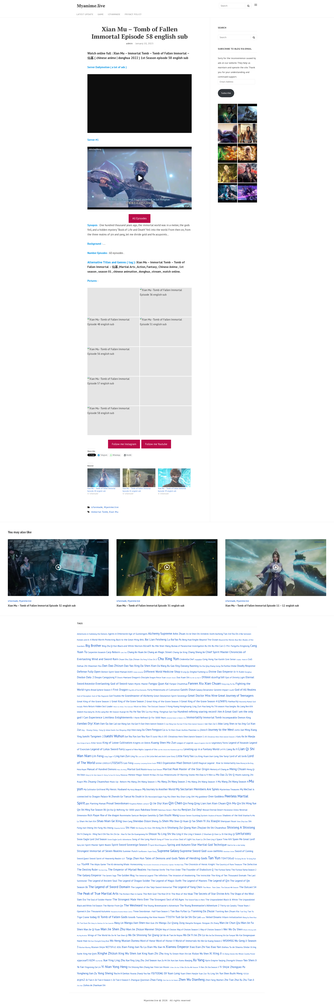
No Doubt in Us (140, 796)
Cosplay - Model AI (241, 659)
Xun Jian (174, 960)
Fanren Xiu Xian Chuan (204, 683)
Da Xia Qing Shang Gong (209, 666)
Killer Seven (96, 743)
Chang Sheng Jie (196, 652)
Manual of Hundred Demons (102, 769)
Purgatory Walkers (136, 804)
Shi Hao (130, 827)
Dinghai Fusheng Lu (199, 671)
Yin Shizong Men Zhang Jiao (140, 967)
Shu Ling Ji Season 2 (193, 834)
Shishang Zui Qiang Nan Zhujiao (186, 827)
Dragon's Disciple (140, 677)
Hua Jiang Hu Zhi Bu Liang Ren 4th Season (101, 712)
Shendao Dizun (142, 821)
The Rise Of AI (164, 893)
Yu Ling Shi (213, 973)
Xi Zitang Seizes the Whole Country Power (238, 954)
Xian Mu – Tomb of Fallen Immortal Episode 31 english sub (150, 605)
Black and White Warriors (130, 645)
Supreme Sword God (193, 851)
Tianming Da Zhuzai (203, 911)
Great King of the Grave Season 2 (129, 701)
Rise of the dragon (109, 815)
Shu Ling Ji (177, 834)
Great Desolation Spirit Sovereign (170, 695)
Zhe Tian (229, 979)
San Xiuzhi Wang (169, 815)
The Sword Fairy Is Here (195, 899)
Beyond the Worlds (226, 640)
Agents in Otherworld (118, 633)
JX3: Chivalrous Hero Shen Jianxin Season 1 (184, 736)
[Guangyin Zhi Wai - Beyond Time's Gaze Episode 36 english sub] (247, 113)
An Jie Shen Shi (193, 633)
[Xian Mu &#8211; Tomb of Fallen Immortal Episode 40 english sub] (103, 477)
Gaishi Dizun (188, 689)
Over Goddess (216, 796)
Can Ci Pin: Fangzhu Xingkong (234, 645)
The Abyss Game (98, 864)
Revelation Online (231, 810)
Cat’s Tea (124, 652)
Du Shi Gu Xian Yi (195, 678)
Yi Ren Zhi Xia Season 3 (209, 967)
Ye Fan (80, 967)
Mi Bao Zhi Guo (156, 775)
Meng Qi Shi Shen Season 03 (94, 775)
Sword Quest (83, 858)
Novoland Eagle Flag (157, 796)
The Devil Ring (103, 870)
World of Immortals (186, 940)
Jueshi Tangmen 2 (93, 736)
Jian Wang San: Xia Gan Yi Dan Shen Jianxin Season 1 (141, 723)
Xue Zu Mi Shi (163, 960)
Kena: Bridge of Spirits (83, 743)
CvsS (250, 659)
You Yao (147, 973)
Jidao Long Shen (226, 723)
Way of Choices (169, 929)
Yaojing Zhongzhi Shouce (231, 960)
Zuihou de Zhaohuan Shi (94, 985)
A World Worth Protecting (102, 639)
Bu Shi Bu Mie (212, 645)
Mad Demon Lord (187, 763)
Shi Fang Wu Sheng (103, 827)
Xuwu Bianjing (185, 960)
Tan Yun (214, 858)
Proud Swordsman (117, 803)
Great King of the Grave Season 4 (199, 701)
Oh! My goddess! (199, 796)
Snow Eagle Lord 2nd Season (92, 839)
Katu (238, 736)
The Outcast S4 (247, 887)
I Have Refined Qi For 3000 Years (149, 717)
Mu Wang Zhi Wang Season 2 (172, 781)
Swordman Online (228, 851)
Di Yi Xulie (239, 671)
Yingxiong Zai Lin (93, 967)
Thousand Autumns (100, 911)
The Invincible (203, 875)
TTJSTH (170, 917)
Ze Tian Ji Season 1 (103, 979)
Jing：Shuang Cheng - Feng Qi (93, 730)
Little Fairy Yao (185, 756)
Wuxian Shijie (98, 947)
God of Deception (84, 696)
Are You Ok (233, 633)
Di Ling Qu (185, 672)
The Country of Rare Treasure (229, 864)
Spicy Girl (81, 845)
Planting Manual (98, 803)
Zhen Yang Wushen (214, 979)
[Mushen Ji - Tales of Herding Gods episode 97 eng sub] (247, 133)
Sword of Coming (244, 851)
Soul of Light (185, 839)
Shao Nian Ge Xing (109, 821)
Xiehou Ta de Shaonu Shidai (236, 947)
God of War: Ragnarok (100, 696)
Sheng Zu (157, 821)
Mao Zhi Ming (122, 770)
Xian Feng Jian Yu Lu (134, 947)
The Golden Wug (126, 875)
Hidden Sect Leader (104, 706)
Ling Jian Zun (122, 756)
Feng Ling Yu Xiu (228, 684)
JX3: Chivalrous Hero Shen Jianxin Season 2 (220, 737)
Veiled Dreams (213, 917)
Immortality (194, 717)
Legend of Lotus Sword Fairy (107, 749)
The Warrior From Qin (113, 905)
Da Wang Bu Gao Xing (168, 665)
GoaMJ (231, 690)
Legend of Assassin (239, 742)
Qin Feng (188, 803)
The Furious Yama (222, 869)
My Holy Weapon (134, 789)
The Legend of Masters (194, 880)
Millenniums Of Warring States (179, 774)
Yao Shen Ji (250, 960)
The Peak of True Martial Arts (97, 893)
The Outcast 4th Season (229, 887)
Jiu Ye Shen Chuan (173, 730)
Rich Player (94, 815)
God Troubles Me (116, 695)
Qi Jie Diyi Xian (159, 803)
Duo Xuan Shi (183, 677)
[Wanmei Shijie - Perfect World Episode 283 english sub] (247, 153)
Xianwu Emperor (177, 947)
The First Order (173, 869)
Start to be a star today (236, 845)
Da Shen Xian (148, 666)
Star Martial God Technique (209, 845)
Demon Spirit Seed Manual (114, 671)
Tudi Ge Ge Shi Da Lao (188, 917)
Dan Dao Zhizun (112, 666)
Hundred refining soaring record (196, 711)
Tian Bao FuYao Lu (180, 911)
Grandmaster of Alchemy (139, 695)
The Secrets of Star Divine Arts (211, 893)
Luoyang (137, 763)
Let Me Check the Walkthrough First (170, 750)
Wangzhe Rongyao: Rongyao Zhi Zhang (202, 923)
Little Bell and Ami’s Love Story (162, 756)
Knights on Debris (141, 742)
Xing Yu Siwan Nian (174, 953)
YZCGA (246, 973)
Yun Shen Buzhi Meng (231, 973)
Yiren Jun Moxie (161, 967)
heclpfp (79, 707)
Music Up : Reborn (118, 781)
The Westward (133, 905)
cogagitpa (198, 659)
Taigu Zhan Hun (135, 858)
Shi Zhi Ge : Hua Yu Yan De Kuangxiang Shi (129, 834)
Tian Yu (250, 911)
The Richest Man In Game (130, 894)
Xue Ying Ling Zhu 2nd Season (141, 960)
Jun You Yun (131, 736)
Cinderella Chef (187, 659)
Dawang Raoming (189, 665)
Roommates (125, 815)
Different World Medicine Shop (162, 671)
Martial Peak (170, 769)
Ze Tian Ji (90, 979)
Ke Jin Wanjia (248, 736)
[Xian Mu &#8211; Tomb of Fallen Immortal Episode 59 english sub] (174, 477)
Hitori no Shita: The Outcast (123, 707)
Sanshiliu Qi (153, 815)
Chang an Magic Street (159, 652)
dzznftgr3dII (218, 677)
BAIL (142, 639)
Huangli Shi (124, 712)
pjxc (87, 803)
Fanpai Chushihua (178, 683)
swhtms (218, 851)
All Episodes (139, 218)
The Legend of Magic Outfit (166, 880)
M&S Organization (166, 763)
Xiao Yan (216, 947)
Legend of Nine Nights (134, 749)
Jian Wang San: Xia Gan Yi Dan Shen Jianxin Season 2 (185, 724)
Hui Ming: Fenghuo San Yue (163, 711)
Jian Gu (104, 723)
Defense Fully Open (88, 671)
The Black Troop (178, 865)
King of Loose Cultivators (117, 742)
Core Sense (230, 659)
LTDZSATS (117, 763)
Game (101, 14)
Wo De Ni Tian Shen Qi (117, 935)
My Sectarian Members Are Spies (197, 789)
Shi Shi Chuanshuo (216, 827)
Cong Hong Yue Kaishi (214, 659)
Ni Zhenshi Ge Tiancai (119, 796)
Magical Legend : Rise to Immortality (216, 763)
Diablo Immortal (138, 672)
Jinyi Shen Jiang (134, 729)
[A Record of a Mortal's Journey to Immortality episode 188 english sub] (227, 113)
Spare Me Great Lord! (244, 839)
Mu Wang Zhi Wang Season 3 (202, 781)
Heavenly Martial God (247, 701)
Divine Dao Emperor (221, 671)
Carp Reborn (113, 652)
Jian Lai (113, 723)
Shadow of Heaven (215, 816)
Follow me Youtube (156, 444)
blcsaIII (147, 645)
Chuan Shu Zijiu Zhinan (129, 659)
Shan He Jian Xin (88, 821)
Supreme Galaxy (168, 851)
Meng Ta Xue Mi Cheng (112, 775)
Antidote (204, 633)
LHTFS (223, 749)
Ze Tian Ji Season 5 (121, 979)
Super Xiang (152, 851)
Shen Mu (168, 821)
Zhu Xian (80, 985)
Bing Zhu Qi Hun (109, 646)
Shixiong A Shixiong (241, 827)
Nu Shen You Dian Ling (178, 796)
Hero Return (89, 706)
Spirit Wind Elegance (158, 845)
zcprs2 (81, 979)
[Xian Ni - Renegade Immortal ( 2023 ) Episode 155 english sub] (247, 192)
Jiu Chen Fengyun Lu (153, 729)
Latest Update (84, 14)
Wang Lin (119, 922)
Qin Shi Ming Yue (246, 803)
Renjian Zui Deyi (191, 809)
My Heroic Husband (116, 789)
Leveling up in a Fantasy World (201, 749)
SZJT (123, 859)
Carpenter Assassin (97, 652)
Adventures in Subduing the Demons (92, 634)
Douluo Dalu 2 (85, 677)
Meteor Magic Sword (138, 774)
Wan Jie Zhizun (135, 929)
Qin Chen (175, 803)
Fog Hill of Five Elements (138, 690)
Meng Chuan (237, 769)
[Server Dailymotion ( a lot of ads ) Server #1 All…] (227, 153)
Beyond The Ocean (208, 639)
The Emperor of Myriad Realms (127, 869)
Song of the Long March (144, 839)
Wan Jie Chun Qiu (229, 923)
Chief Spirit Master (217, 652)
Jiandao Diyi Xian (88, 723)
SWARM (210, 851)
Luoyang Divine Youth (148, 763)
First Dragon (120, 689)
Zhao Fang (156, 979)
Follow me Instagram (124, 444)
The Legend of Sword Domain (109, 887)
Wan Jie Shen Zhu (113, 929)
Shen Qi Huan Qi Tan (185, 821)
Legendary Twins (219, 742)
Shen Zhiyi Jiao (242, 821)
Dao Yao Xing (132, 666)
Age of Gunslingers (137, 633)
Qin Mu (231, 803)
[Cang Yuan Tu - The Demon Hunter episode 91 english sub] (227, 192)
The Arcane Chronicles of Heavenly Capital (158, 865)
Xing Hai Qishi (90, 953)
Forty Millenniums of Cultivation (163, 689)
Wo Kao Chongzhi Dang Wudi (98, 941)
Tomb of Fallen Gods (113, 917)
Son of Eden (174, 839)
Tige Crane (83, 917)
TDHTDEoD (227, 858)
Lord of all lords (238, 756)
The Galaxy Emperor (89, 875)
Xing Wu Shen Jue (129, 953)
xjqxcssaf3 (82, 960)
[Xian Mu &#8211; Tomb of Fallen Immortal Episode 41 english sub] (139, 477)
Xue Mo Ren (99, 961)
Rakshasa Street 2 (165, 810)
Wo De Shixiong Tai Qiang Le (145, 935)
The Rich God (150, 893)
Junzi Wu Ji (158, 736)
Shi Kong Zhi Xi (159, 827)
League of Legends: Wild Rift (202, 743)
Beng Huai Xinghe (190, 639)
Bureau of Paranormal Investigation (187, 646)
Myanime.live (91, 6)
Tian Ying (243, 911)
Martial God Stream (154, 769)
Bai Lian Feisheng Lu (157, 639)
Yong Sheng (105, 973)
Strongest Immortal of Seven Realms (99, 851)
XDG (119, 947)
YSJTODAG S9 (159, 973)
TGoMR (85, 864)
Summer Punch (130, 851)
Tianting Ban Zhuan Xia (227, 911)
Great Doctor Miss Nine (202, 695)
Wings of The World (97, 935)
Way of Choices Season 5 (211, 929)
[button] (113, 302)
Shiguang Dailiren (119, 828)
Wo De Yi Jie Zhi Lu (194, 935)
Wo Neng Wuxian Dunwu (124, 940)
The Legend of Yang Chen (187, 887)
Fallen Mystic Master (138, 683)
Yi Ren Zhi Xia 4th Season (189, 967)
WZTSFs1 (111, 947)
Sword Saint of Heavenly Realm (105, 858)
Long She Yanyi (221, 756)
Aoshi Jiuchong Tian (218, 633)
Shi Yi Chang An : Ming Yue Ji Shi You (93, 834)
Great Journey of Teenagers (236, 695)
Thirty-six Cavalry (228, 905)
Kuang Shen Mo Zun (163, 742)
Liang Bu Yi (232, 749)
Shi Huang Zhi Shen (144, 828)
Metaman (124, 775)
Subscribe (226, 93)
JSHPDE (237, 730)
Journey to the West (221, 729)
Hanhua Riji (233, 701)
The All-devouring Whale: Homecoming (124, 864)
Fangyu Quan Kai (159, 683)
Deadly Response (246, 665)
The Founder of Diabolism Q (197, 869)
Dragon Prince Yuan (158, 677)
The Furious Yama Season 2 (243, 869)
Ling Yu (134, 756)
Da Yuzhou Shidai (228, 666)
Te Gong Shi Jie (240, 859)
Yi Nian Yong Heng (114, 967)
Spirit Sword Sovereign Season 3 (130, 845)
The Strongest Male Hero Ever (130, 899)
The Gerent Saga (109, 875)
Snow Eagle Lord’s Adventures (120, 839)
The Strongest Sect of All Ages (167, 899)
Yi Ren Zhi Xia (174, 967)
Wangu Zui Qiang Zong (172, 923)
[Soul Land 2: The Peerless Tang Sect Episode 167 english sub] (227, 133)
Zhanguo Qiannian (140, 979)
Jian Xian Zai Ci (211, 724)
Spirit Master (91, 844)
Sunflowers (142, 851)
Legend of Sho (150, 749)
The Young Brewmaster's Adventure (161, 905)
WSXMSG (228, 940)
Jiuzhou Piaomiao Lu (190, 730)
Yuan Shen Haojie (189, 973)
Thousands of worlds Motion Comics (121, 912)
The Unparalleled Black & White (221, 899)
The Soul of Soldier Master (99, 899)
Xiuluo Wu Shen (200, 953)
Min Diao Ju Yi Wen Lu (205, 774)
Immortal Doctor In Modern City (176, 718)
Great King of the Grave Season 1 (94, 701)
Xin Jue (188, 953)
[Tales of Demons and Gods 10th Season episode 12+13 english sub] (227, 173)
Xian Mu (113, 511)
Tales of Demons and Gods (161, 858)
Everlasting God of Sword (111, 683)
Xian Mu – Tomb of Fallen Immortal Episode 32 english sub (42, 605)
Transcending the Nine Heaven (150, 917)
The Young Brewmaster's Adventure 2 (199, 905)
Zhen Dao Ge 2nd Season (170, 980)
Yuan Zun (203, 973)
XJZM (92, 960)
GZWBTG (222, 701)
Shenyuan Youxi (228, 821)
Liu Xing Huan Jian (203, 756)
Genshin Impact (221, 689)
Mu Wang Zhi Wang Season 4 (233, 781)
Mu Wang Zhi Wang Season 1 (142, 781)
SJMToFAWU (243, 834)
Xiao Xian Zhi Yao (200, 947)
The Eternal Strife (156, 869)
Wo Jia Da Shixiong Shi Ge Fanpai (220, 935)
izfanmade (114, 14)
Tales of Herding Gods (192, 858)
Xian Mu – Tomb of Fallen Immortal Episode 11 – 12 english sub (262, 605)
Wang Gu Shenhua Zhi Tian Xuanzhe (102, 923)
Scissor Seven (185, 815)
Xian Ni (161, 947)
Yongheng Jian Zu (87, 973)
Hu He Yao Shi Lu (138, 711)
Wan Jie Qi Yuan (92, 929)
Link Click (141, 756)
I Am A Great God (227, 711)
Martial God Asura (137, 769)
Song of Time (163, 839)
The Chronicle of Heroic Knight (199, 864)
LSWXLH (106, 763)
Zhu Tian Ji (248, 979)
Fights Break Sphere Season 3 (98, 689)
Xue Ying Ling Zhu (114, 960)
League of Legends (185, 743)
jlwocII (204, 729)
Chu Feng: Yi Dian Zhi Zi (148, 659)
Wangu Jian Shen (134, 923)
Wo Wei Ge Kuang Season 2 (209, 940)
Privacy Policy (133, 14)
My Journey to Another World (158, 789)
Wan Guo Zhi (152, 922)
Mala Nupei (81, 769)
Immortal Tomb (99, 511)
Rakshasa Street (149, 809)
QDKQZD (146, 804)
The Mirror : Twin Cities (211, 887)
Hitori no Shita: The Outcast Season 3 (150, 706)
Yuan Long (174, 973)
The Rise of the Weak (182, 893)
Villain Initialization (232, 917)
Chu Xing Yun (168, 658)
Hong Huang (173, 706)
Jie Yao (238, 723)
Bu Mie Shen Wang (161, 645)
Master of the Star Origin (194, 769)
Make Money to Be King (244, 763)
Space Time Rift (224, 839)
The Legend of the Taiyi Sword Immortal (151, 887)
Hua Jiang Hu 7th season (213, 706)
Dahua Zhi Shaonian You (89, 665)
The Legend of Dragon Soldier (134, 880)
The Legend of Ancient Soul (102, 880)
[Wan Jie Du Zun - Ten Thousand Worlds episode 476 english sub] (247, 173)
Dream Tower (171, 678)
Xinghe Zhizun (107, 953)
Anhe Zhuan (179, 633)
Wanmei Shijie (153, 929)
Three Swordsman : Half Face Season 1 (151, 911)
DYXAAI (206, 677)
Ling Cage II (109, 756)
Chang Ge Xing (180, 652)
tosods (131, 917)
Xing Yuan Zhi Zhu (153, 953)
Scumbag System (200, 815)
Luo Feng (128, 763)
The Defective (250, 864)
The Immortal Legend (144, 875)
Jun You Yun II (144, 736)
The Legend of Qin (218, 880)
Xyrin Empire (211, 960)
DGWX (130, 672)
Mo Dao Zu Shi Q (225, 774)
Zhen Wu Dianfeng (192, 979)
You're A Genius (121, 973)
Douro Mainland (124, 677)
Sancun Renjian (139, 815)
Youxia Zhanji (136, 973)
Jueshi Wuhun (114, 736)
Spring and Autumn (179, 845)
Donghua (248, 672)
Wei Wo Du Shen (233, 929)
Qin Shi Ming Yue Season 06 (91, 809)
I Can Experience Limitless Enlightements (107, 717)
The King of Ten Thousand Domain (228, 875)
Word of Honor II (165, 940)
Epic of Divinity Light (235, 677)
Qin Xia (110, 809)
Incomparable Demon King (236, 717)
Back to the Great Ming (127, 639)
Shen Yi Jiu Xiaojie (208, 821)
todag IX (95, 917)
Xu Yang (198, 960)
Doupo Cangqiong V (105, 677)
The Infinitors (161, 875)
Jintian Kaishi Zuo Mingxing (116, 730)
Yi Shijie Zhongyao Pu (232, 967)
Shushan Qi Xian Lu (212, 834)
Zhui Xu (238, 979)
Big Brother (93, 645)
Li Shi (147, 756)
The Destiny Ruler (87, 869)
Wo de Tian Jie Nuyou (172, 935)
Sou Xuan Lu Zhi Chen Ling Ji (204, 839)
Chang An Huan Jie (137, 652)
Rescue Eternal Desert (213, 809)
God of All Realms (245, 689)
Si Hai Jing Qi (228, 834)
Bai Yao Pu (176, 639)
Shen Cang (127, 821)
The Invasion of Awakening (181, 875)
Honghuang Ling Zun (190, 706)
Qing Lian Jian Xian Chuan (210, 803)
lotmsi (99, 763)
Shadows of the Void (232, 815)
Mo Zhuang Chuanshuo (96, 781)
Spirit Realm (105, 844)
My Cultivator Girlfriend (94, 789)
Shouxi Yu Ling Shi (160, 834)
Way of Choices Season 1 (188, 929)
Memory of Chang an (219, 769)
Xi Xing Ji (215, 953)
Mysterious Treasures (229, 789)
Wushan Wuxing (85, 947)
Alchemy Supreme (160, 633)
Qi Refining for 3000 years (127, 809)
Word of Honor (147, 940)
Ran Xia (177, 809)
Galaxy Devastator (204, 689)
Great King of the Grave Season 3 (163, 701)
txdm (203, 917)
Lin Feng (98, 756)
